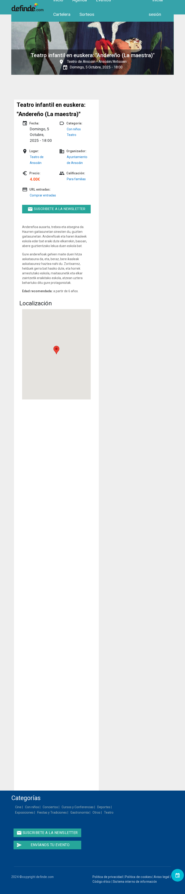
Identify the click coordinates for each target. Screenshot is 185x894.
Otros (96, 812)
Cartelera (61, 14)
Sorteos (86, 14)
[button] (56, 350)
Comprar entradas (43, 195)
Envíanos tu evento (42, 845)
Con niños (74, 129)
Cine (18, 807)
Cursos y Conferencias (78, 807)
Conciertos (50, 807)
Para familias (76, 179)
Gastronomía (80, 812)
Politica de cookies (138, 877)
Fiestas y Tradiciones (52, 812)
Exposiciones (25, 812)
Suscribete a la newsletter (57, 209)
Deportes (104, 807)
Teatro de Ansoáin (81, 61)
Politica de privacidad (107, 877)
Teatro (71, 135)
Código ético (101, 881)
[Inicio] (28, 7)
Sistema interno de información (135, 881)
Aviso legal (161, 877)
